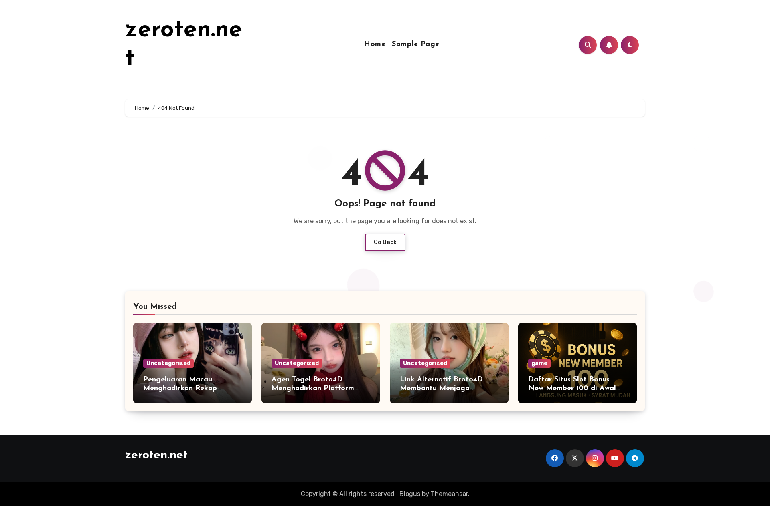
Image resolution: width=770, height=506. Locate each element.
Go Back (385, 242)
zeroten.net (156, 455)
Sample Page (416, 44)
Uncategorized (168, 363)
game (539, 363)
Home (374, 44)
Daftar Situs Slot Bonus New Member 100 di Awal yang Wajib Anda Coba (572, 388)
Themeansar (449, 494)
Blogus (409, 494)
